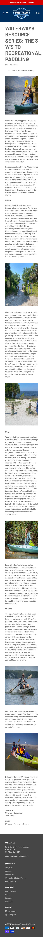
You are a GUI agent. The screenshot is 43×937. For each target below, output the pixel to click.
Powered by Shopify (27, 924)
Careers (8, 871)
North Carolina (10, 891)
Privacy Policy (10, 881)
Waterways (15, 924)
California (8, 901)
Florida (7, 895)
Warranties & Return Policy (15, 878)
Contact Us (9, 874)
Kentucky (8, 898)
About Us (8, 868)
